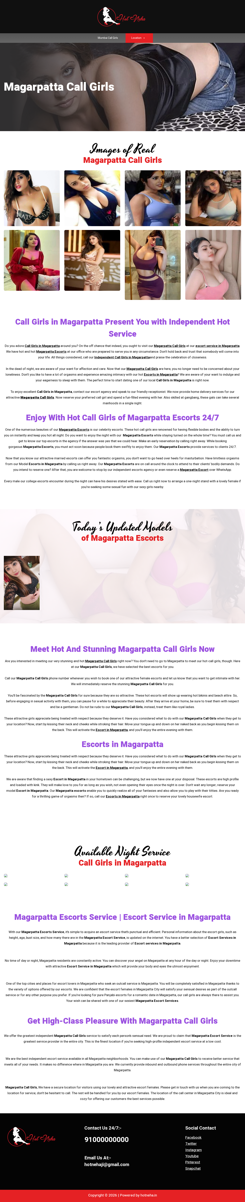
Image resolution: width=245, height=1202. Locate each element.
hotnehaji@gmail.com (106, 1164)
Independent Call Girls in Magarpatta (122, 357)
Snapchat (193, 1168)
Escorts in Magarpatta (161, 374)
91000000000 (106, 1140)
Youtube (192, 1156)
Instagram (193, 1150)
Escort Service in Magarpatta (89, 966)
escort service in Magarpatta (217, 346)
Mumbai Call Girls (108, 38)
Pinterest (192, 1162)
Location (136, 38)
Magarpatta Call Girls (169, 346)
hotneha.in (148, 1195)
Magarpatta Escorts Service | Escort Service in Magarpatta (122, 917)
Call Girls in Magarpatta (59, 322)
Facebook (193, 1137)
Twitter (191, 1143)
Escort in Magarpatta (112, 730)
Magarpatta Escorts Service (42, 932)
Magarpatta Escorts (51, 351)
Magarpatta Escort (194, 469)
